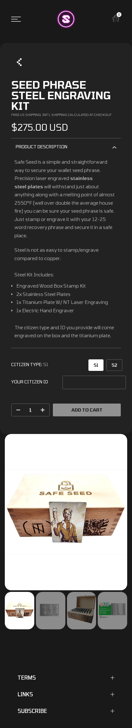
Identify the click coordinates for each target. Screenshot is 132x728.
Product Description (41, 146)
